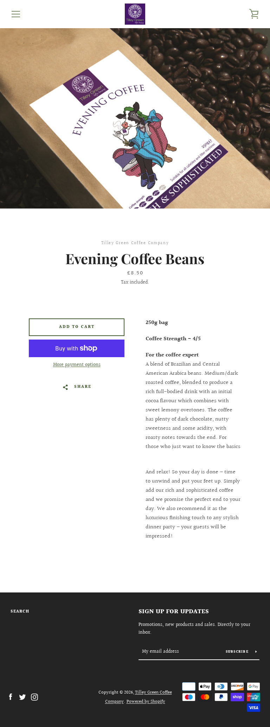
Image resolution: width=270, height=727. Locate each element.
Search (20, 611)
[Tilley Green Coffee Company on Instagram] (34, 696)
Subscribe (238, 652)
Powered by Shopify (146, 701)
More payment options (77, 364)
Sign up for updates (174, 612)
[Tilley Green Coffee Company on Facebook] (10, 696)
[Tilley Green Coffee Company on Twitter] (22, 696)
